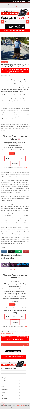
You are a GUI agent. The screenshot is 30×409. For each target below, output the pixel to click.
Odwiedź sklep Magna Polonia (15, 26)
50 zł (14, 158)
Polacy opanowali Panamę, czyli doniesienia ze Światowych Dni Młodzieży (6, 345)
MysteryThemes (15, 407)
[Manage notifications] (4, 404)
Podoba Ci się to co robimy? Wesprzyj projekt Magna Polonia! (15, 70)
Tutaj (25, 168)
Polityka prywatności (20, 405)
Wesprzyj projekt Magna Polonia (15, 30)
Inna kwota (15, 164)
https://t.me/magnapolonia (15, 354)
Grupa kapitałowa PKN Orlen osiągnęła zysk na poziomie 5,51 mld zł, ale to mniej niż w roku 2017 (22, 345)
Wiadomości (4, 62)
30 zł (7, 158)
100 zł (22, 158)
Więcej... (2, 402)
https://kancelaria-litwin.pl (7, 333)
